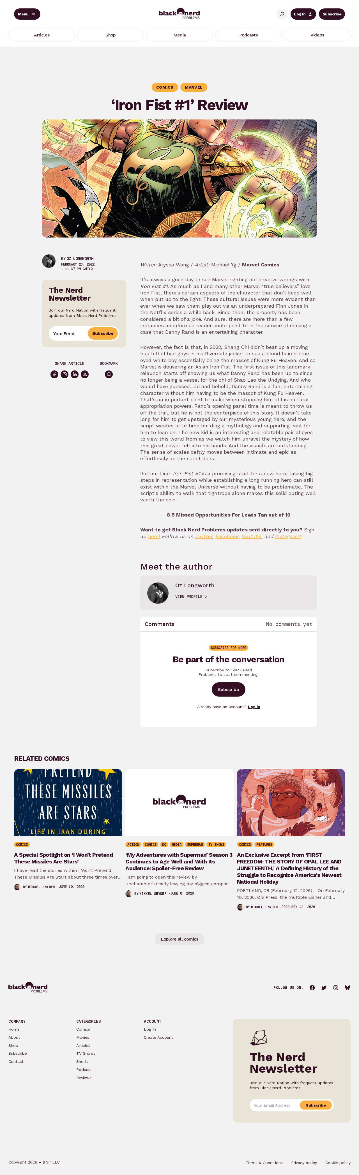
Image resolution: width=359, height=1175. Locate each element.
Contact (16, 1061)
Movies (82, 1037)
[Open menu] (27, 14)
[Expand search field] (282, 14)
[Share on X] (85, 374)
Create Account (158, 1037)
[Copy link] (54, 374)
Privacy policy (304, 1162)
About (14, 1037)
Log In (299, 14)
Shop (13, 1045)
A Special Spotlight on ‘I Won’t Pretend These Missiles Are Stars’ (63, 858)
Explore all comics (179, 939)
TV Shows (86, 1053)
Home (14, 1029)
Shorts (82, 1061)
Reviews (83, 1077)
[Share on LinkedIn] (75, 374)
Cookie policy (338, 1162)
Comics (83, 1029)
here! (154, 536)
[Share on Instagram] (64, 374)
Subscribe (332, 14)
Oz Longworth (79, 258)
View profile (188, 596)
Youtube (251, 536)
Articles (83, 1045)
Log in (254, 706)
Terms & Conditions (264, 1162)
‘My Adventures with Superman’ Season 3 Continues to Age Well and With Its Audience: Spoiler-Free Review (178, 861)
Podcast (84, 1069)
